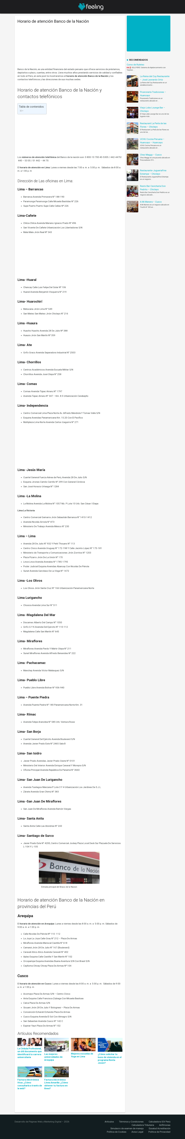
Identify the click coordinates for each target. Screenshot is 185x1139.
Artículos (109, 1121)
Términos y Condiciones (131, 1121)
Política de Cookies (116, 1131)
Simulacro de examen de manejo (127, 1128)
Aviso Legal (137, 1131)
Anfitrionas (164, 1125)
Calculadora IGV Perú (159, 1121)
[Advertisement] (69, 48)
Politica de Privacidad (159, 1131)
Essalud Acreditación (159, 1128)
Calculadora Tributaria (143, 1125)
